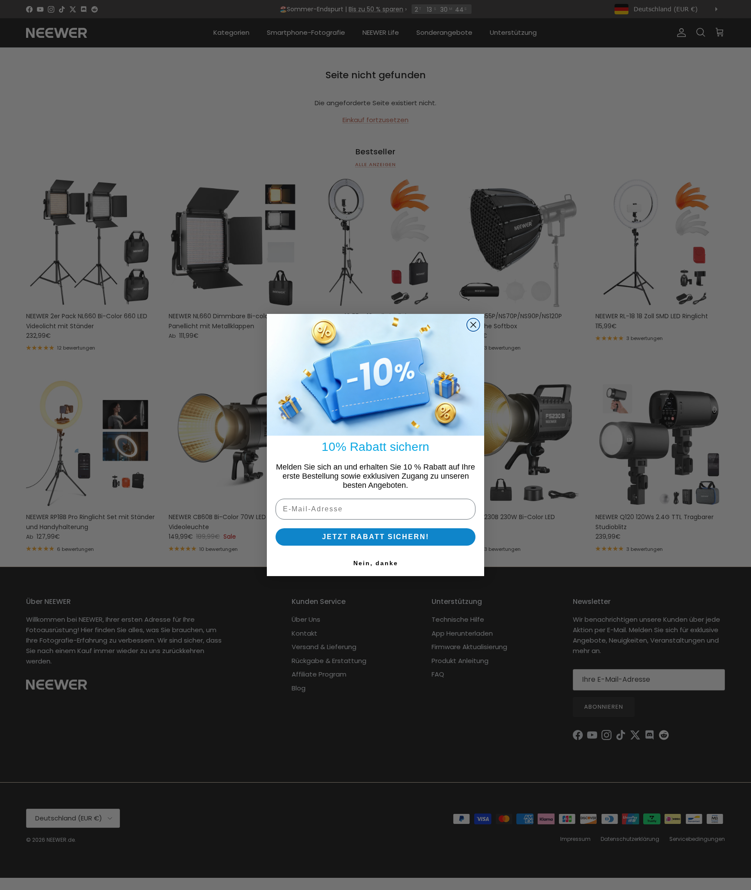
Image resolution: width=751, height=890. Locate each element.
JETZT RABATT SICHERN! (375, 536)
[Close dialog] (473, 324)
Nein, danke (375, 563)
